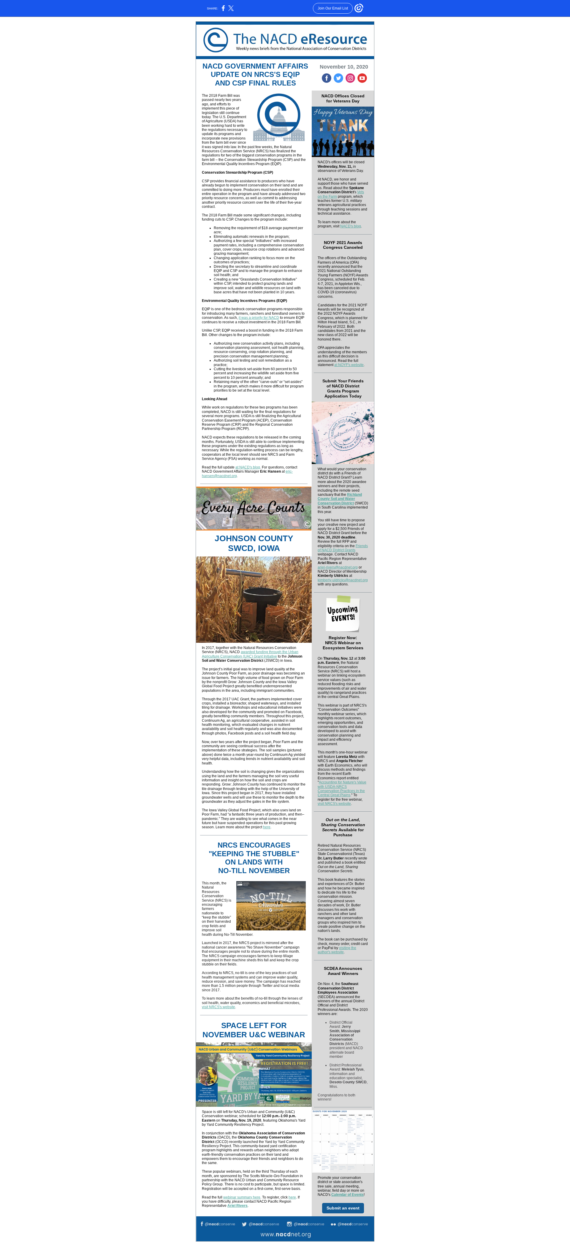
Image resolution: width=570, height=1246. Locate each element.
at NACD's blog (247, 467)
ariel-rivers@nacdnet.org (338, 567)
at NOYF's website (349, 365)
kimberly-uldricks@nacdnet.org (343, 580)
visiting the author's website (337, 950)
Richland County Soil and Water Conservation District (340, 499)
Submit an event (343, 1208)
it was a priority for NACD (259, 318)
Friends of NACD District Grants (343, 548)
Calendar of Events (347, 1195)
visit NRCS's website (218, 1007)
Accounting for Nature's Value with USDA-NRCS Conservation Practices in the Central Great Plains (342, 788)
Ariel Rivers (237, 1206)
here (266, 827)
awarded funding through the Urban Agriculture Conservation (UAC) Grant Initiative (250, 654)
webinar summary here (241, 1197)
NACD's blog (350, 226)
